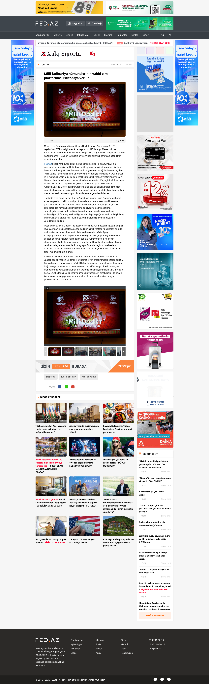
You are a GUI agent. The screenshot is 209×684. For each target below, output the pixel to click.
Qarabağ (97, 23)
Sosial (97, 34)
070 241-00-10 (156, 640)
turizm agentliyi (68, 376)
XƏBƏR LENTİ (150, 454)
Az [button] (170, 34)
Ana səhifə (116, 64)
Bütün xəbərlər (155, 615)
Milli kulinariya (89, 376)
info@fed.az (155, 648)
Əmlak (134, 34)
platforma (50, 376)
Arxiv (98, 652)
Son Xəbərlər (42, 34)
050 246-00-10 (157, 644)
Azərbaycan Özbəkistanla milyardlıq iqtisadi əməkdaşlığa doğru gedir (166, 42)
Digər (146, 34)
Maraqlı (108, 34)
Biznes (69, 34)
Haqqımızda (127, 652)
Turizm (128, 64)
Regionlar (122, 34)
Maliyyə (58, 34)
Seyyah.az (78, 23)
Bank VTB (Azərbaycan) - (95, 42)
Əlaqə (73, 652)
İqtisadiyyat (83, 34)
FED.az (48, 164)
